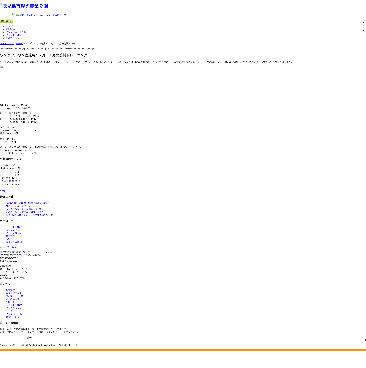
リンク (9, 311)
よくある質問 (12, 299)
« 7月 (2, 190)
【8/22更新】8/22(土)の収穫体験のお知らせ (27, 203)
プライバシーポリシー (17, 314)
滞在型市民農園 (14, 242)
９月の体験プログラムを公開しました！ (26, 212)
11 (4, 178)
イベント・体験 (14, 35)
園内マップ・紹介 (15, 296)
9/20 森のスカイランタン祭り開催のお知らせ (29, 215)
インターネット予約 (16, 32)
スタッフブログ (14, 230)
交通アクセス (12, 38)
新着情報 (10, 236)
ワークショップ (14, 233)
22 (16, 181)
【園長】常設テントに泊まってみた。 (25, 209)
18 (4, 181)
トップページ (12, 26)
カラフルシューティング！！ (20, 206)
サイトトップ (7, 43)
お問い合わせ (12, 317)
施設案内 (10, 29)
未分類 (19, 43)
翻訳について (59, 15)
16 (19, 178)
